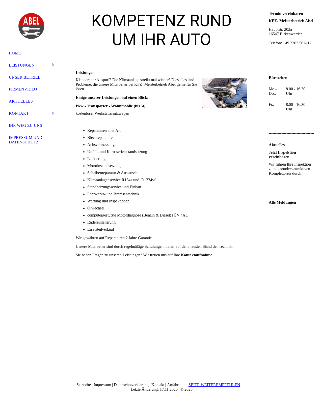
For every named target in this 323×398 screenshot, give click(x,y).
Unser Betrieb (25, 77)
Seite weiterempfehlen (214, 385)
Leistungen (22, 65)
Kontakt (19, 113)
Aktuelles (21, 101)
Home (15, 53)
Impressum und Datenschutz (25, 139)
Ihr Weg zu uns (25, 125)
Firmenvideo (23, 89)
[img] (31, 26)
